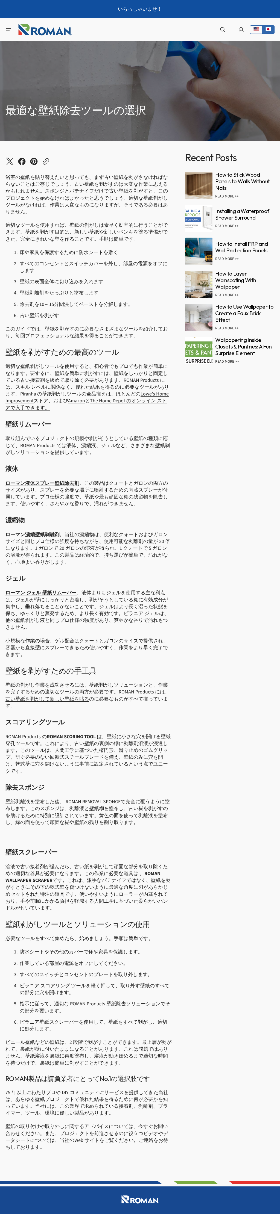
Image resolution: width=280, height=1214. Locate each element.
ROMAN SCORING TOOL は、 (77, 736)
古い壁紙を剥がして (27, 699)
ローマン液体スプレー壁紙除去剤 (42, 483)
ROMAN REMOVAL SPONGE (93, 801)
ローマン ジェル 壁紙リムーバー (41, 592)
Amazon (76, 400)
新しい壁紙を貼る (69, 699)
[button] (8, 29)
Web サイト (86, 1140)
